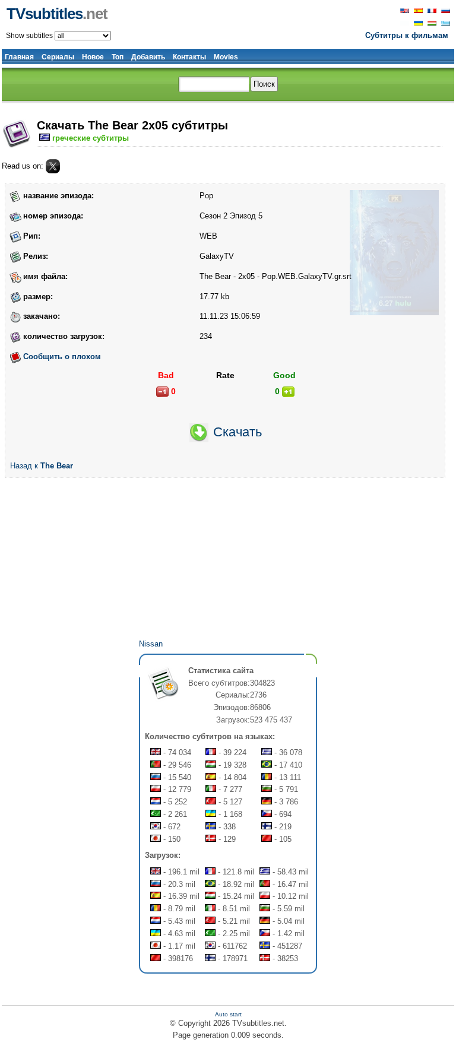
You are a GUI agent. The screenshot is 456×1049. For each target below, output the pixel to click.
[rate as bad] (162, 391)
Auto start (228, 1014)
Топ (118, 57)
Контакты (189, 57)
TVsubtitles (57, 14)
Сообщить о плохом (62, 356)
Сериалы (58, 57)
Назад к (41, 465)
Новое (93, 57)
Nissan (151, 643)
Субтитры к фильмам (406, 35)
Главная (19, 57)
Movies (226, 57)
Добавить (148, 57)
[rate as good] (288, 391)
